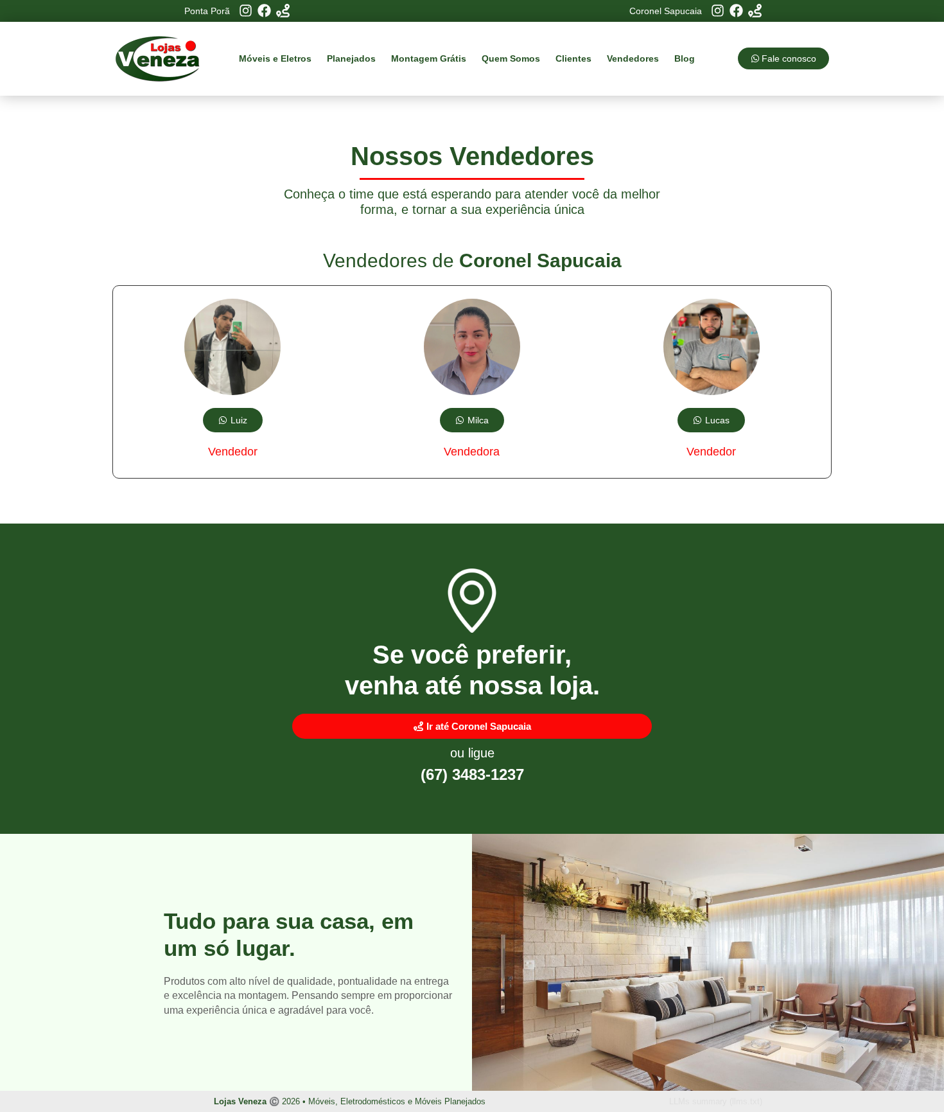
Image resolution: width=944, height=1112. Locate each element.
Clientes (573, 58)
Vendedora (472, 451)
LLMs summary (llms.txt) (715, 1101)
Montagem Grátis (428, 58)
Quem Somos (511, 58)
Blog (684, 58)
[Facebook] (264, 10)
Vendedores (633, 58)
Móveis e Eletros (275, 58)
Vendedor (233, 451)
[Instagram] (245, 10)
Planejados (351, 58)
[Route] (283, 10)
